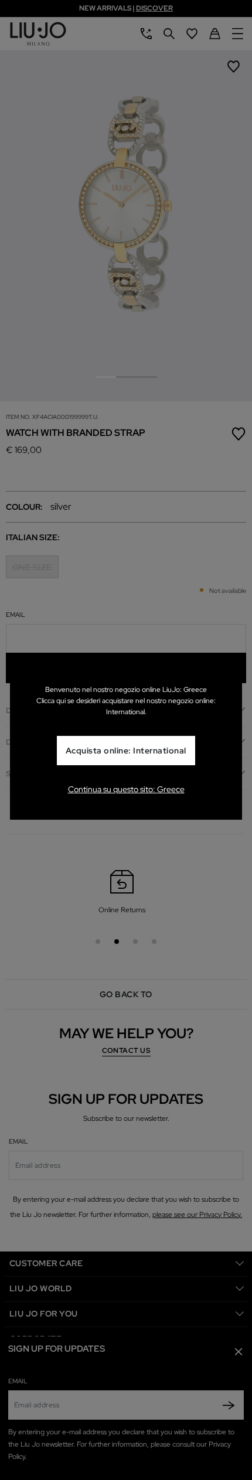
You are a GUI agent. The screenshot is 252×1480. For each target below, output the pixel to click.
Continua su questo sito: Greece (126, 789)
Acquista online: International (126, 750)
